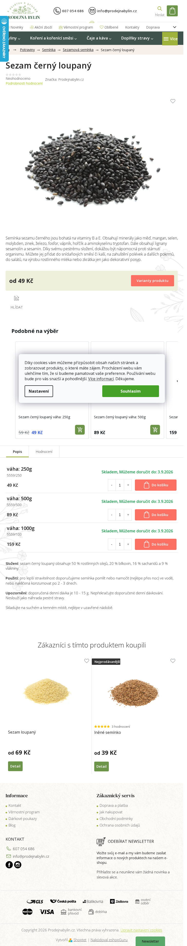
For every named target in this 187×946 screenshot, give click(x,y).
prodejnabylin (17, 864)
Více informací (101, 378)
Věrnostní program (78, 27)
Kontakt (15, 805)
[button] (10, 390)
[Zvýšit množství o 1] (128, 485)
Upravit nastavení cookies (141, 929)
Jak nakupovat (111, 811)
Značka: (64, 79)
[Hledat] (160, 11)
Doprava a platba (114, 805)
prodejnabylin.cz (9, 864)
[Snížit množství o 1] (111, 485)
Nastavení (39, 391)
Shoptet (80, 939)
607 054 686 (24, 848)
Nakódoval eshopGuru (109, 939)
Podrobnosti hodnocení (24, 83)
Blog (12, 825)
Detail (15, 766)
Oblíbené (111, 27)
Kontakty (132, 27)
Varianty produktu (152, 280)
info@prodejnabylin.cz (31, 856)
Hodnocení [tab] (44, 451)
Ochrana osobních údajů (120, 825)
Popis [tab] (17, 451)
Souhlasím (131, 391)
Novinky (16, 27)
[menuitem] (13, 38)
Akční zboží (43, 27)
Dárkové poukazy (23, 818)
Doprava (153, 27)
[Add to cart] (80, 430)
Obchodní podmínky (116, 818)
